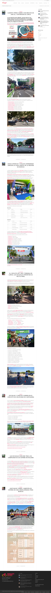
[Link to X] (46, 0)
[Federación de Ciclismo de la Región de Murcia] (4, 3)
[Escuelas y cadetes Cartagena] (3, 395)
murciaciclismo (24, 159)
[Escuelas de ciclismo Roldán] (3, 456)
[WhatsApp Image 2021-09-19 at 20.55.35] (3, 164)
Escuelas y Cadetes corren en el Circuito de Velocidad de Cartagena (21, 396)
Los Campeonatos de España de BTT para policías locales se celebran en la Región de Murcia (44, 18)
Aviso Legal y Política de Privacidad (39, 584)
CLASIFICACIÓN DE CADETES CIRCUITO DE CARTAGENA (14, 448)
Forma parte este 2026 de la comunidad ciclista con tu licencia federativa (44, 14)
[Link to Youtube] (47, 0)
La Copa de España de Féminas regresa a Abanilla (25, 586)
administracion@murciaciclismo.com (8, 581)
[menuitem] (15, 3)
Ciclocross (39, 40)
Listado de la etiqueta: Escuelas (6, 5)
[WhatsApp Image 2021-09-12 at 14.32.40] (3, 273)
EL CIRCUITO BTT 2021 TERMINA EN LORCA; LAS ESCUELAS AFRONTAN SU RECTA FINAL (21, 274)
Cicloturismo (36, 575)
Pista (39, 36)
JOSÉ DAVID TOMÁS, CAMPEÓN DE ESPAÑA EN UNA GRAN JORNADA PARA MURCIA (20, 490)
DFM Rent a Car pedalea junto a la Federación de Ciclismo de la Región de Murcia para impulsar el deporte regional (25, 583)
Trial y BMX (39, 35)
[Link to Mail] (48, 0)
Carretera (20, 11)
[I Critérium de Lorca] (3, 13)
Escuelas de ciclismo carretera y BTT (39, 579)
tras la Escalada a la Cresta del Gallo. (17, 171)
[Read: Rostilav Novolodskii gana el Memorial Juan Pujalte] (39, 11)
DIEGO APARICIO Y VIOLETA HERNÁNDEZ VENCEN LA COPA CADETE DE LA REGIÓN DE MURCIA (21, 165)
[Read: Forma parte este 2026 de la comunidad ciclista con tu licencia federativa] (39, 14)
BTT (38, 32)
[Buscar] (48, 3)
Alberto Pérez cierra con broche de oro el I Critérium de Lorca (21, 13)
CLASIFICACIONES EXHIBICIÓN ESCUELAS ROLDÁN (14, 480)
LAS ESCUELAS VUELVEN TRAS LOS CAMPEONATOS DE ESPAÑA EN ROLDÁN (21, 456)
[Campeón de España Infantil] (3, 488)
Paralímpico (39, 39)
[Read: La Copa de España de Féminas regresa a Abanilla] (39, 26)
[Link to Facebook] (44, 0)
